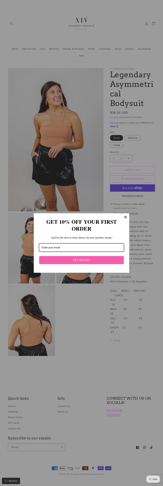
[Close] (125, 217)
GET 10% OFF (81, 260)
